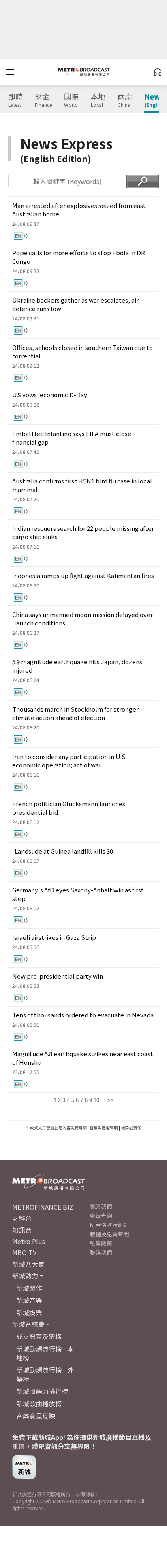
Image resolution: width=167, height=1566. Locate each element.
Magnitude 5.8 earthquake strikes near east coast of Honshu (82, 1057)
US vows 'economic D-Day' (50, 394)
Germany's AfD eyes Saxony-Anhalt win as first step (78, 894)
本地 (98, 100)
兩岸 (125, 100)
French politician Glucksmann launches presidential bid (68, 807)
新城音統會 (28, 1324)
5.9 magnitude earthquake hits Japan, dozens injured (77, 665)
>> (110, 1100)
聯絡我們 (101, 1252)
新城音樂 (29, 1300)
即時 (15, 100)
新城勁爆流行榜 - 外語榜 (45, 1374)
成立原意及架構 (39, 1336)
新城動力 (25, 1275)
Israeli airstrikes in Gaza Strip (54, 937)
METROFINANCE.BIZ (42, 1207)
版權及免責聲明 (109, 1234)
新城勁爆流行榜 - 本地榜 (45, 1353)
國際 (71, 100)
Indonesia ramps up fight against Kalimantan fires (83, 575)
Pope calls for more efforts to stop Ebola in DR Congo (78, 256)
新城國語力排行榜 (42, 1391)
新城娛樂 (29, 1312)
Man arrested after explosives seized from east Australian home (79, 209)
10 (96, 1100)
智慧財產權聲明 (104, 1128)
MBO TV (24, 1252)
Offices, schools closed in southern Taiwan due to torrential (82, 351)
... (103, 1100)
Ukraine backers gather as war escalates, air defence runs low (75, 304)
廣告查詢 (101, 1215)
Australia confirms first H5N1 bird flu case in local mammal (82, 485)
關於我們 (101, 1206)
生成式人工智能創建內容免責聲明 (56, 1128)
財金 (43, 100)
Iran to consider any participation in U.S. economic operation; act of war (69, 760)
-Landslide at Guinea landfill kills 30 (62, 851)
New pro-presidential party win (57, 976)
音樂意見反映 (35, 1416)
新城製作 (29, 1288)
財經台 (22, 1218)
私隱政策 (101, 1243)
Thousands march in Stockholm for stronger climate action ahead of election (75, 713)
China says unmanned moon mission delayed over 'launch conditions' (82, 618)
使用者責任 (131, 1128)
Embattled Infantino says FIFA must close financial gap (71, 437)
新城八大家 (28, 1264)
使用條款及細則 (109, 1225)
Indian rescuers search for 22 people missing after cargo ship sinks (83, 532)
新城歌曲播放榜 (39, 1403)
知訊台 (22, 1230)
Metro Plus (28, 1241)
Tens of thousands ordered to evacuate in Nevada (83, 1015)
